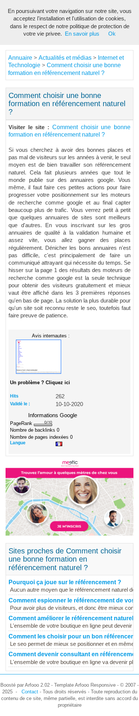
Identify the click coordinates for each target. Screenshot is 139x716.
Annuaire (20, 58)
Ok (112, 34)
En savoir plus (82, 34)
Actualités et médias (65, 58)
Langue (18, 443)
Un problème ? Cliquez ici (40, 382)
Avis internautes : (51, 335)
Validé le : (20, 404)
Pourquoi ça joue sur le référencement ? (65, 582)
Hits (14, 396)
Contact (29, 691)
